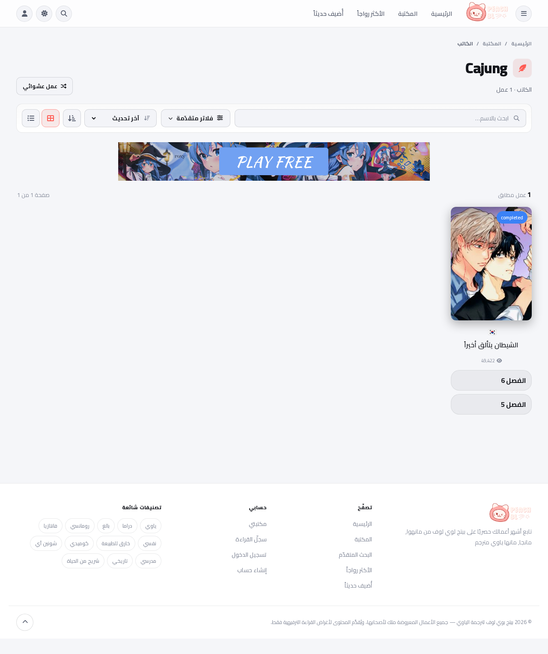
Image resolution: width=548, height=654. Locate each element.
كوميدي (79, 543)
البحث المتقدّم (355, 554)
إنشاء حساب (252, 570)
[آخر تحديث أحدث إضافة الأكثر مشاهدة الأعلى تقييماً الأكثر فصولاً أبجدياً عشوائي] (120, 118)
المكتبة (407, 13)
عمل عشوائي (40, 86)
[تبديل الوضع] (44, 14)
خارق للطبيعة (115, 543)
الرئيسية (441, 13)
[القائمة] (523, 14)
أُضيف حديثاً (328, 13)
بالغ (106, 526)
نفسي (149, 543)
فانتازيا (50, 526)
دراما (127, 526)
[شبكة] (51, 118)
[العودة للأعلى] (24, 622)
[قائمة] (31, 118)
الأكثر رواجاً (370, 13)
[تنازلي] (72, 118)
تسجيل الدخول (249, 554)
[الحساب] (24, 14)
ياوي (150, 526)
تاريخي (120, 561)
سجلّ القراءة (251, 539)
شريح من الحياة (83, 561)
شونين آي (46, 543)
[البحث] (64, 14)
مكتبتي (258, 523)
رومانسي (79, 526)
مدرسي (148, 561)
